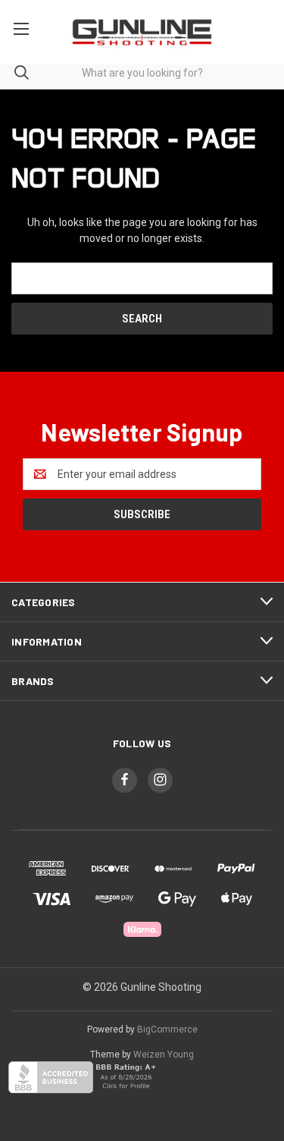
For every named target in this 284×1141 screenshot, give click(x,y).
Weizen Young (163, 1054)
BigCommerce (167, 1029)
